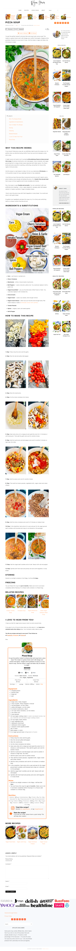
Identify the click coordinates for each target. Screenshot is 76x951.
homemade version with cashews (29, 302)
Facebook (9, 635)
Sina (41, 684)
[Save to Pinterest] (1, 477)
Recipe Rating (9, 859)
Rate (34, 672)
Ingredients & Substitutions (16, 121)
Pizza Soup (12, 139)
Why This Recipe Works (15, 119)
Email (7, 886)
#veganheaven (39, 809)
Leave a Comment (37, 25)
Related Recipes (13, 133)
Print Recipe (33, 33)
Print (21, 672)
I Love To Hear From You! (16, 136)
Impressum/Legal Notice (11, 912)
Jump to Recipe (23, 33)
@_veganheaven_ (26, 809)
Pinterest (23, 635)
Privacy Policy (8, 916)
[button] (24, 668)
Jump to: (10, 116)
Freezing (11, 130)
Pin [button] (28, 672)
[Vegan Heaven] (38, 6)
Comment (8, 864)
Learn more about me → (64, 203)
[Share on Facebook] (1, 474)
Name (7, 881)
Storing (11, 127)
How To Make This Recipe (16, 124)
